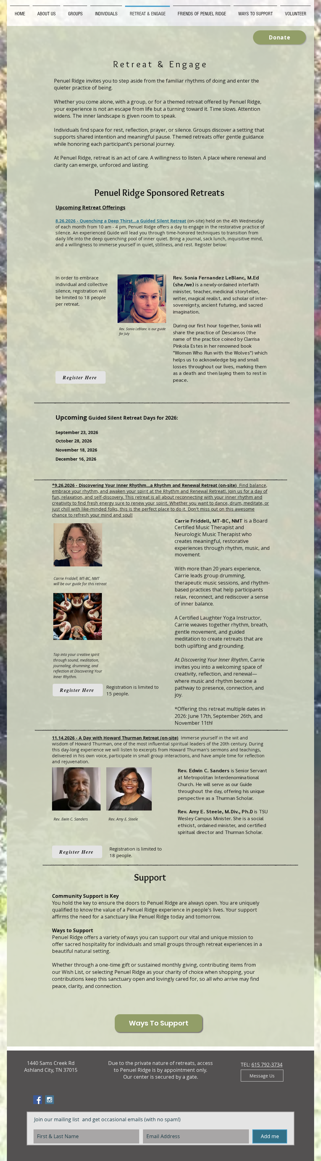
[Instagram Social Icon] (49, 1099)
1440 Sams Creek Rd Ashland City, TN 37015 (50, 1066)
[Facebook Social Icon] (37, 1099)
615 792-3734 (266, 1064)
